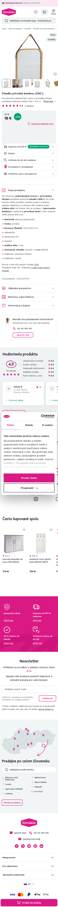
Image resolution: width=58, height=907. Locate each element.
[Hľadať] (5, 21)
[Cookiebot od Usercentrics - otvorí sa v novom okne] (41, 416)
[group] (29, 61)
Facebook (17, 846)
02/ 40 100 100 (24, 328)
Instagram (23, 846)
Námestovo (40, 777)
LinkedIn (41, 846)
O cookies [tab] (47, 425)
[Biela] (31, 499)
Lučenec (9, 793)
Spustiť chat (23, 335)
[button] (29, 146)
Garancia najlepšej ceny (42, 123)
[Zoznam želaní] (36, 12)
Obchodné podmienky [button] (13, 874)
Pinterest (35, 846)
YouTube (29, 846)
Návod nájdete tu (46, 709)
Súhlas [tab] (10, 425)
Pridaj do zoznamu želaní (55, 74)
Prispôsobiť (27, 488)
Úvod (4, 28)
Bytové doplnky (15, 28)
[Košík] (44, 12)
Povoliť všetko (29, 477)
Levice (8, 784)
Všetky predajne (12, 802)
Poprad (38, 787)
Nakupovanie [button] (8, 857)
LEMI (36, 264)
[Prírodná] (36, 499)
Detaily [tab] (29, 425)
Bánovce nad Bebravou (11, 778)
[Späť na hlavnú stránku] (9, 12)
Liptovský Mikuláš (14, 789)
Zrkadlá (27, 28)
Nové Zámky (41, 782)
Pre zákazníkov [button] (10, 866)
